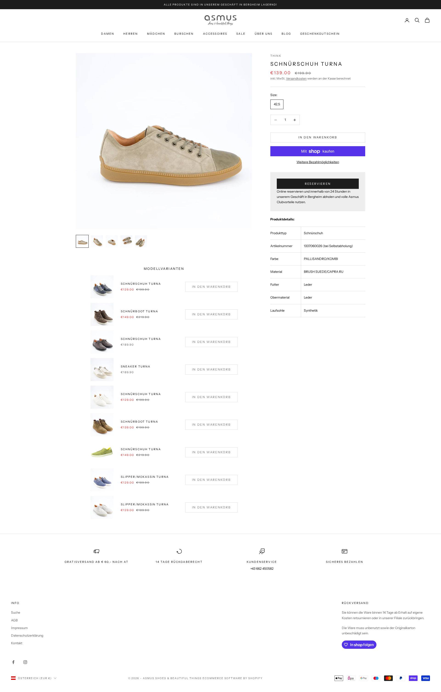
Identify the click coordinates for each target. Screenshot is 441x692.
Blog (286, 33)
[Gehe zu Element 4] (126, 241)
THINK (275, 55)
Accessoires (215, 33)
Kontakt (16, 643)
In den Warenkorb (317, 137)
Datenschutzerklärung (27, 635)
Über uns (263, 33)
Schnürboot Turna (139, 311)
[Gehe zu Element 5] (141, 241)
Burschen (184, 33)
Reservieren (318, 183)
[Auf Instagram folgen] (25, 662)
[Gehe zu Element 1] (82, 241)
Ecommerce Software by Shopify (233, 678)
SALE (241, 33)
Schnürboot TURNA (139, 421)
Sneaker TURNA (136, 366)
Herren (130, 33)
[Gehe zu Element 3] (111, 241)
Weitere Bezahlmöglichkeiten (318, 162)
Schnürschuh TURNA (141, 283)
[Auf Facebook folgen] (13, 662)
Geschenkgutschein (320, 33)
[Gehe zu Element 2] (96, 241)
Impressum (19, 628)
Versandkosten (296, 78)
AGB (14, 620)
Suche (15, 612)
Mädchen (156, 33)
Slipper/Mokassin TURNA (145, 476)
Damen (107, 33)
